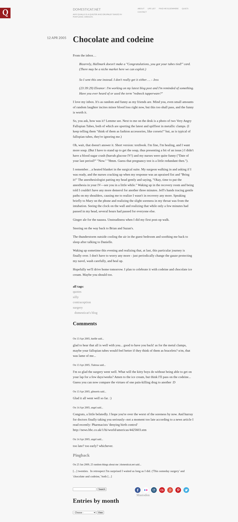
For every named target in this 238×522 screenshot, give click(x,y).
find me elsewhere (169, 9)
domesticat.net (87, 9)
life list (152, 9)
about (141, 9)
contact (142, 12)
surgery (78, 307)
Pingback (81, 455)
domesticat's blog (85, 312)
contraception (82, 302)
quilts (185, 9)
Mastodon (143, 495)
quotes (77, 291)
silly (76, 297)
